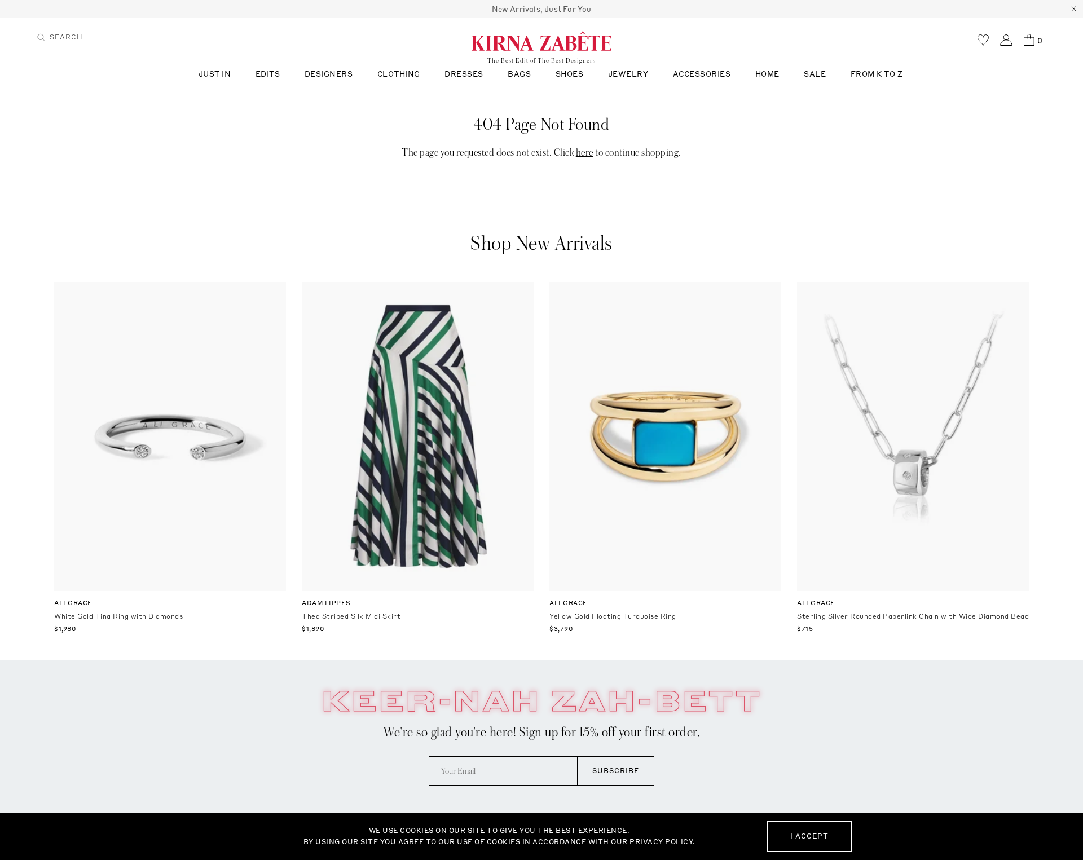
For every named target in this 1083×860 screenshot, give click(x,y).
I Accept (809, 836)
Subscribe (615, 770)
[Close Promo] (1074, 9)
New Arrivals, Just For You (542, 9)
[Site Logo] (541, 40)
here (584, 152)
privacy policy (661, 841)
